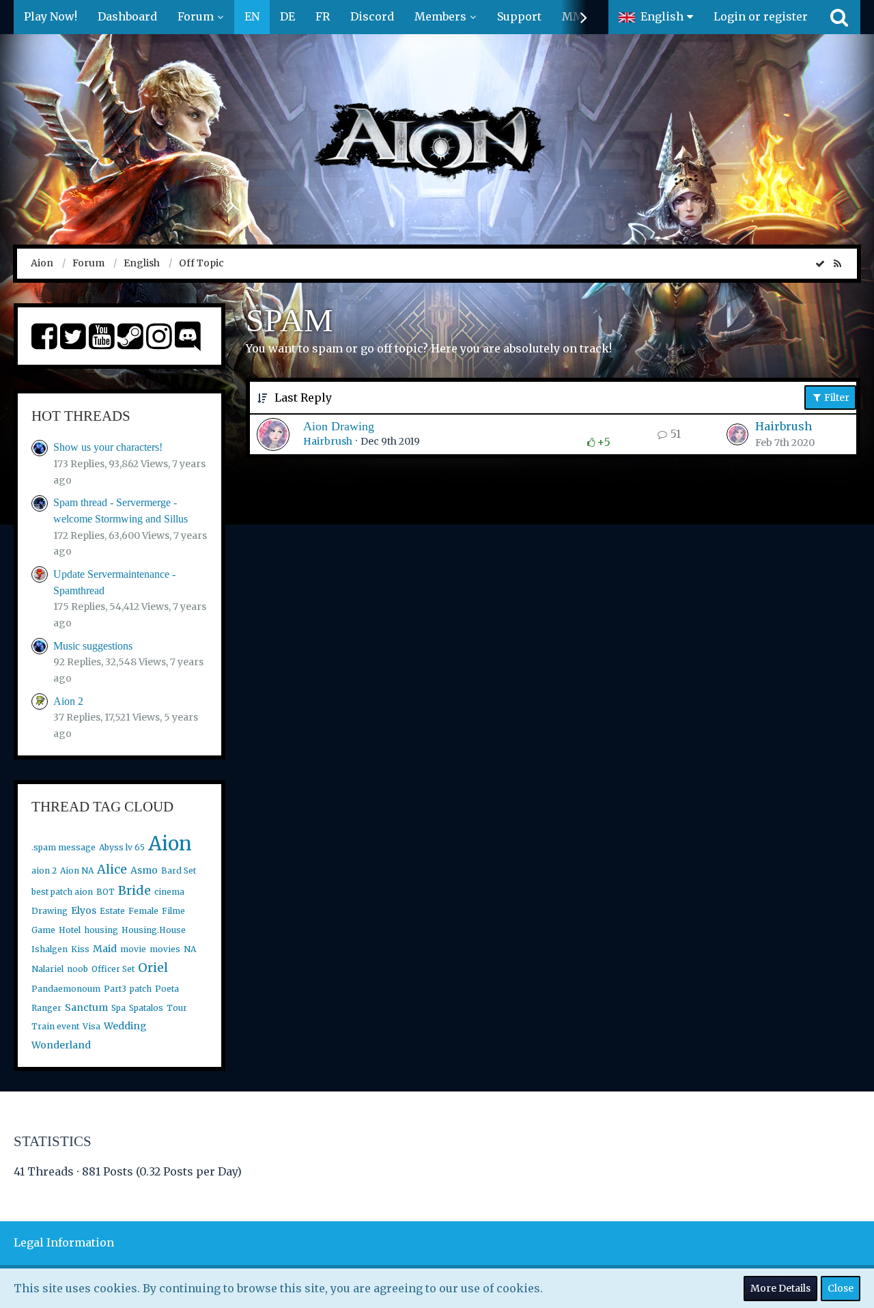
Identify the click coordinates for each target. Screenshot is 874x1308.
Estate (112, 911)
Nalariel (47, 969)
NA (190, 949)
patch (141, 989)
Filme (173, 911)
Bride (134, 890)
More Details (780, 1288)
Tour (177, 1008)
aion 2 (44, 870)
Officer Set (113, 969)
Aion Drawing (338, 426)
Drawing (49, 911)
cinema (169, 892)
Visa (91, 1026)
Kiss (80, 949)
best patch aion (62, 892)
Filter (835, 397)
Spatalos (146, 1008)
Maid (105, 949)
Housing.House (154, 930)
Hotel (70, 930)
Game (43, 930)
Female (143, 911)
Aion (170, 843)
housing (101, 930)
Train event (55, 1026)
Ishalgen (49, 949)
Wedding (125, 1026)
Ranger (46, 1008)
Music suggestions (92, 646)
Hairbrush (327, 441)
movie (133, 949)
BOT (105, 892)
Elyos (83, 910)
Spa (118, 1008)
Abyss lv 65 (122, 847)
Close (841, 1288)
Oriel (153, 967)
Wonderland (61, 1045)
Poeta (167, 989)
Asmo (144, 870)
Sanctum (86, 1007)
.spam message (63, 847)
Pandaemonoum (65, 989)
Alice (112, 869)
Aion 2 (68, 701)
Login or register (761, 16)
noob (77, 969)
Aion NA (77, 870)
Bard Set (178, 870)
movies (165, 949)
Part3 (115, 989)
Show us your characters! (108, 447)
